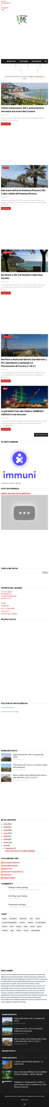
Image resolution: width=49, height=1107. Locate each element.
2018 (6, 836)
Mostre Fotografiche (5, 3)
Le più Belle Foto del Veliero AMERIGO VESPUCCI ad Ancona (22, 413)
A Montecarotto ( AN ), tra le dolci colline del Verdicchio (28, 1030)
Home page (11, 61)
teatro (26, 930)
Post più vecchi (41, 435)
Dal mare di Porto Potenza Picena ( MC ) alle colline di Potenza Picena (23, 192)
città (11, 926)
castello (5, 930)
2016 (6, 830)
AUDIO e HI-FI (6, 598)
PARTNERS (34, 66)
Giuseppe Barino (10, 866)
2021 (6, 845)
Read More (6, 124)
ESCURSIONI (36, 61)
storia (38, 919)
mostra (22, 922)
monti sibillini (40, 922)
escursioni (13, 919)
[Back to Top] (24, 1104)
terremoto (23, 919)
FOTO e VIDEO (6, 592)
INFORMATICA (6, 594)
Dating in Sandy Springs (18, 887)
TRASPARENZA (8, 66)
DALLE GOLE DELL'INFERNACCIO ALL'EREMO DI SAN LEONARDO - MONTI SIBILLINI (30, 1073)
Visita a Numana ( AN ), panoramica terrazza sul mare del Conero (22, 109)
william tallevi (9, 878)
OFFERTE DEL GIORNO (9, 614)
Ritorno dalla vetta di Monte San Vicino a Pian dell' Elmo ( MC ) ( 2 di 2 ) (30, 776)
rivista (19, 930)
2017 (6, 833)
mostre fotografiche (9, 922)
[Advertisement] (24, 41)
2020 (6, 842)
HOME (3, 603)
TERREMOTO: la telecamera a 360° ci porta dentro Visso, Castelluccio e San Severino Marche (30, 1084)
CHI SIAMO (23, 61)
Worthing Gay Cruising (17, 896)
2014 (6, 824)
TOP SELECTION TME (11, 70)
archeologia (35, 930)
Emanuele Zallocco (11, 863)
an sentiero (7, 252)
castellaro (7, 337)
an (4, 85)
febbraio (9, 848)
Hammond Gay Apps (17, 905)
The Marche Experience (7, 707)
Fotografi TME (4, 9)
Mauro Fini (7, 869)
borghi (5, 168)
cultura (18, 926)
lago (12, 930)
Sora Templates (19, 1096)
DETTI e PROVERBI (7, 608)
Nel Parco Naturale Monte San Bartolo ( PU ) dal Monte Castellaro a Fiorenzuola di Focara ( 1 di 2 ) (24, 363)
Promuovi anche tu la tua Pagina (10, 711)
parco (39, 926)
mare (5, 389)
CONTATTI (22, 66)
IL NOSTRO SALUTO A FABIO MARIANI (20, 851)
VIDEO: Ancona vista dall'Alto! (15, 493)
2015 (6, 827)
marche (30, 922)
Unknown (7, 875)
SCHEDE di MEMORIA (8, 596)
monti (32, 926)
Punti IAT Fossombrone (13, 872)
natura (4, 926)
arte (31, 919)
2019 (6, 839)
